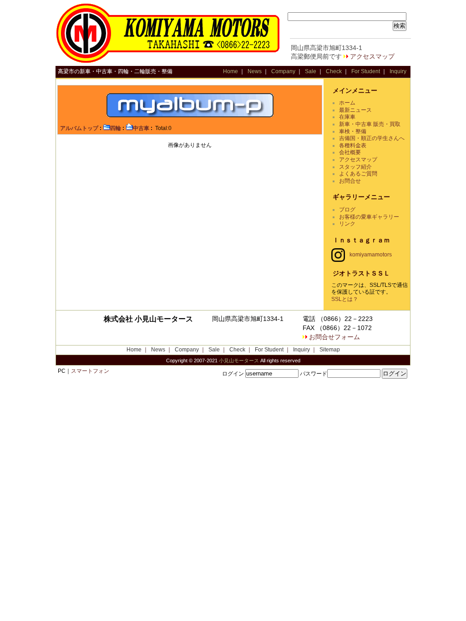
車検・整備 (352, 131)
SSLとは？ (344, 299)
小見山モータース (239, 360)
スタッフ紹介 (355, 167)
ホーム (347, 103)
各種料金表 (352, 145)
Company (283, 71)
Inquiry (398, 71)
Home (230, 71)
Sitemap (329, 349)
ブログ (347, 209)
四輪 (115, 128)
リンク (347, 223)
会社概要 (350, 152)
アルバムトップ (79, 128)
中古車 (141, 128)
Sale (310, 71)
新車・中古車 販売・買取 (369, 124)
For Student (365, 71)
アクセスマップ (372, 56)
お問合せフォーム (334, 337)
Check (334, 71)
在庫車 (347, 117)
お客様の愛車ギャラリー (369, 217)
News (255, 71)
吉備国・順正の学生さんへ (372, 138)
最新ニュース (355, 110)
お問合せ (350, 181)
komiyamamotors (371, 254)
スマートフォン (90, 371)
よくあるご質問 (358, 173)
